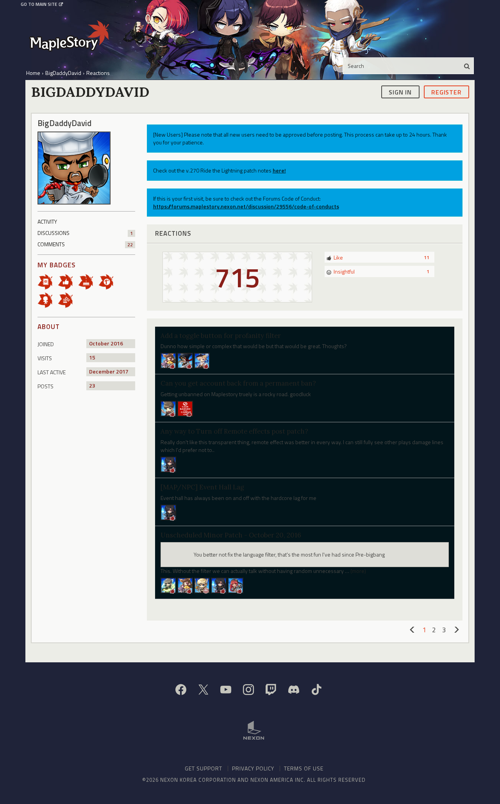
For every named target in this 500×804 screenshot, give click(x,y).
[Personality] (48, 299)
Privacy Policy (253, 768)
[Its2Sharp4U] (185, 360)
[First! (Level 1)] (108, 281)
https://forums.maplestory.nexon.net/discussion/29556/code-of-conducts (246, 206)
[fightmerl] (202, 584)
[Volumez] (168, 584)
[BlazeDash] (168, 511)
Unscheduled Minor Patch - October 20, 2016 (231, 535)
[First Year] (88, 281)
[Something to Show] (68, 299)
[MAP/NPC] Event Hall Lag (202, 487)
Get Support (203, 768)
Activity (47, 221)
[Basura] (219, 584)
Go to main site (39, 4)
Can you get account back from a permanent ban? (238, 383)
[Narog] (168, 464)
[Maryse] (185, 584)
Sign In (400, 91)
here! (279, 170)
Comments (85, 244)
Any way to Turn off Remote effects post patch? (234, 431)
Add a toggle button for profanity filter (221, 335)
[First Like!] (68, 281)
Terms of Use (303, 768)
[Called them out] (48, 281)
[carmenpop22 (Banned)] (185, 408)
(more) (358, 571)
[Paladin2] (168, 408)
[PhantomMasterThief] (202, 360)
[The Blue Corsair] (235, 584)
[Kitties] (168, 360)
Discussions (85, 233)
